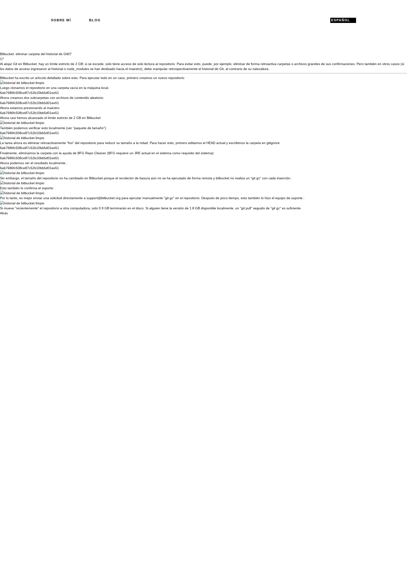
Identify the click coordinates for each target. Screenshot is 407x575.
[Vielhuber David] (203, 20)
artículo (40, 78)
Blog (95, 20)
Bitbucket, (30, 64)
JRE (137, 153)
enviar (37, 198)
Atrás (4, 213)
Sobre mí (61, 20)
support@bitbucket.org (103, 198)
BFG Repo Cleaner (91, 153)
